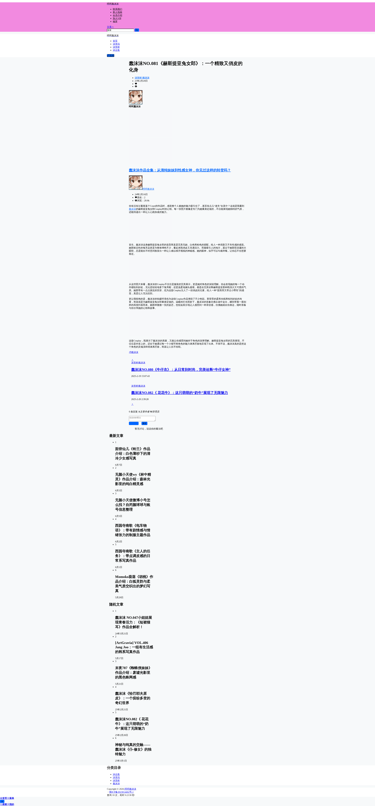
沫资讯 (116, 777)
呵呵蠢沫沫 (148, 189)
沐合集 (116, 774)
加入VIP (117, 18)
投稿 (111, 55)
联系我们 (117, 9)
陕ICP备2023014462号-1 (121, 792)
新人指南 (117, 12)
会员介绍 (117, 15)
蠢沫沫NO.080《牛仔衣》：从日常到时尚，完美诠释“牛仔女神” (181, 369)
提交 (144, 423)
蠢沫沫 (145, 78)
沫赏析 (138, 78)
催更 (115, 21)
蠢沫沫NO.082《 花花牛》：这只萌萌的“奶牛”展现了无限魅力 (179, 393)
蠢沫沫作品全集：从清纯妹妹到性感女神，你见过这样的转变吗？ (180, 170)
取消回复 (134, 423)
